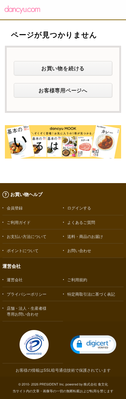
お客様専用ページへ (63, 90)
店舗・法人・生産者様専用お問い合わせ (26, 311)
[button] (93, 344)
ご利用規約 (77, 279)
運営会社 (15, 279)
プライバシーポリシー (26, 294)
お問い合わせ (79, 250)
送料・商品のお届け (85, 236)
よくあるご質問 (81, 222)
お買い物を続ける (63, 68)
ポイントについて (23, 250)
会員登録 (15, 208)
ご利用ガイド (19, 222)
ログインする (79, 208)
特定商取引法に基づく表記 (91, 294)
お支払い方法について (26, 236)
